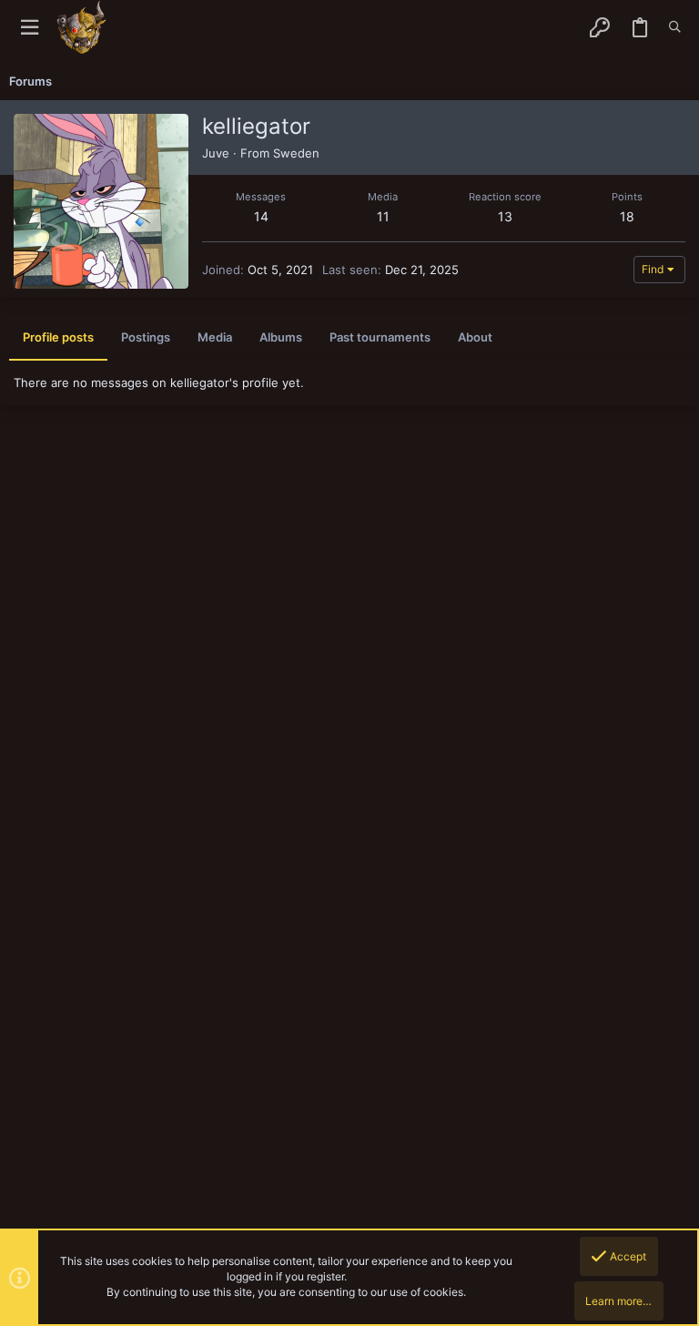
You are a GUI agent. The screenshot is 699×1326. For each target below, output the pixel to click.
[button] (29, 28)
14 (261, 216)
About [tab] (475, 337)
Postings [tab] (145, 337)
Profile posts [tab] (58, 337)
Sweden (296, 153)
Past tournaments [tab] (380, 337)
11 (383, 216)
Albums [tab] (280, 337)
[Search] (675, 27)
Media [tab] (215, 337)
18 (627, 216)
